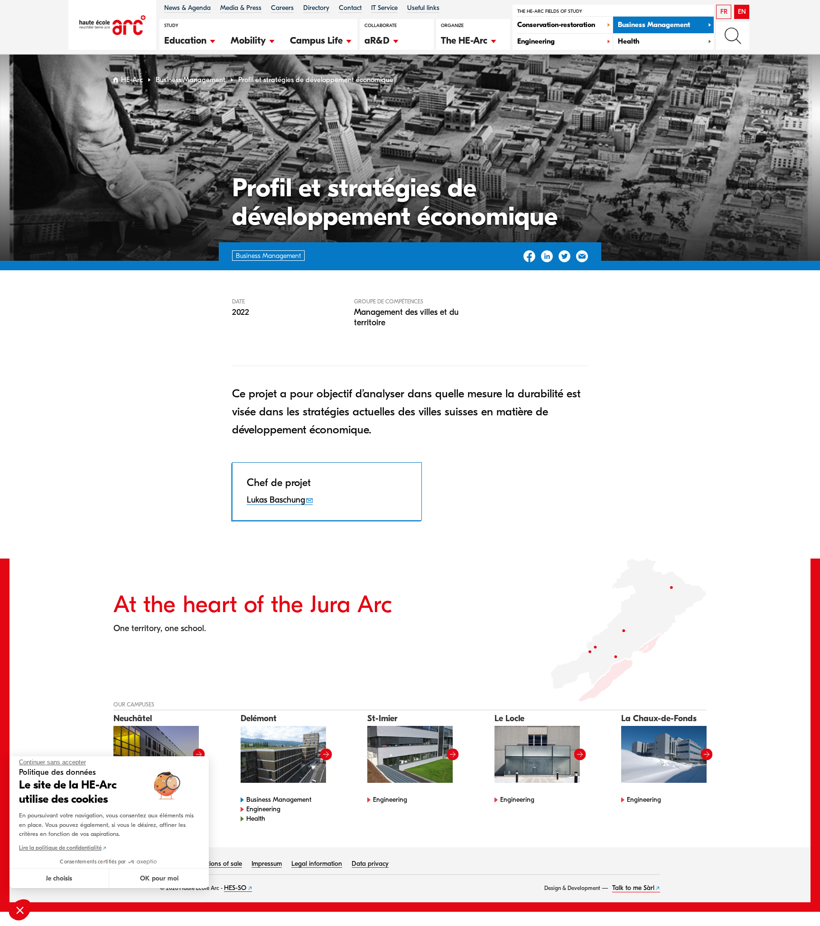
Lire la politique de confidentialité (60, 847)
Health (255, 819)
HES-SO (235, 888)
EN (742, 12)
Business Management (190, 80)
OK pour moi (159, 878)
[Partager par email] (582, 256)
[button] (190, 39)
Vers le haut (793, 899)
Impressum (267, 864)
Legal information (316, 864)
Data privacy (370, 864)
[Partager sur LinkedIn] (547, 256)
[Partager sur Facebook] (529, 256)
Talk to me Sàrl (633, 888)
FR (723, 12)
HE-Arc (132, 80)
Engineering (263, 809)
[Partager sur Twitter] (564, 256)
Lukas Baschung (276, 500)
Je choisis (59, 878)
